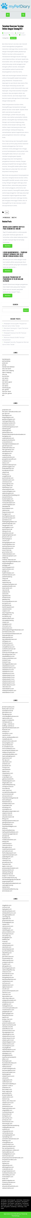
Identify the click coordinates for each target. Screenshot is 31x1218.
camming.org (6, 916)
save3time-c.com (7, 733)
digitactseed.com (7, 987)
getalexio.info (6, 599)
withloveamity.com (7, 960)
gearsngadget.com (7, 1013)
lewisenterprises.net (8, 949)
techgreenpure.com (8, 977)
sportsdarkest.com (7, 508)
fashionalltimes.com (8, 1152)
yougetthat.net (6, 476)
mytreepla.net (6, 1021)
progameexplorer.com (8, 1171)
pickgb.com (5, 571)
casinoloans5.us (7, 843)
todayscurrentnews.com (9, 658)
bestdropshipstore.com (9, 979)
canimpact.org (6, 860)
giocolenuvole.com (8, 956)
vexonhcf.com (6, 735)
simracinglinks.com (7, 743)
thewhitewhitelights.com (9, 826)
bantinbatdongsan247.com (10, 427)
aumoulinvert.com (7, 851)
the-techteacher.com (8, 1148)
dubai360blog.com (7, 548)
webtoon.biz (6, 510)
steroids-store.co (7, 815)
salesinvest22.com (7, 1097)
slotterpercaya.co (7, 643)
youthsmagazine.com (8, 504)
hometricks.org (6, 616)
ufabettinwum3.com (8, 673)
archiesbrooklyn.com (8, 803)
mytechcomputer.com (8, 1182)
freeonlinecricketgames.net (10, 798)
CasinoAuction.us (7, 845)
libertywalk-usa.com (8, 708)
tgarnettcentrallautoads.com (10, 727)
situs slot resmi (6, 368)
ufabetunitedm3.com (8, 675)
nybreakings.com (7, 1137)
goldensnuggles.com (8, 466)
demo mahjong (6, 372)
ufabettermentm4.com (9, 668)
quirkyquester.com (7, 637)
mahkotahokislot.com (8, 554)
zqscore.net (5, 590)
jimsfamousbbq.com (8, 707)
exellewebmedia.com (8, 447)
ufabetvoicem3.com (8, 1044)
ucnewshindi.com (7, 442)
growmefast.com (7, 552)
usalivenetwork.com (8, 438)
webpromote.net (7, 813)
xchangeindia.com (7, 1142)
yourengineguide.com (8, 1135)
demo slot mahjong (8, 370)
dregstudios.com (7, 782)
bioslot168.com (6, 1184)
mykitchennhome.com (8, 849)
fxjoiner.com (5, 1163)
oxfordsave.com (7, 482)
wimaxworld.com (7, 796)
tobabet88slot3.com (8, 656)
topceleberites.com (8, 1032)
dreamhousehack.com (8, 1146)
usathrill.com (6, 1129)
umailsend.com (6, 461)
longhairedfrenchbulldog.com (11, 495)
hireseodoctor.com (7, 1015)
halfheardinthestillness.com (10, 832)
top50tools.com (7, 758)
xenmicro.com (6, 943)
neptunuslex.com (7, 718)
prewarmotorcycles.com (9, 741)
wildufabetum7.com (8, 692)
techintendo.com (7, 975)
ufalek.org (5, 557)
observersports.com (8, 489)
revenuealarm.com (7, 1176)
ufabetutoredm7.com (8, 683)
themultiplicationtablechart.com (11, 883)
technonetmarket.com (8, 1072)
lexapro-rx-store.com (8, 875)
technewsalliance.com (8, 1070)
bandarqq (3, 1200)
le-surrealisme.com (7, 746)
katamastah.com (7, 588)
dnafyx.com (5, 954)
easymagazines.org (8, 613)
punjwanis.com (6, 409)
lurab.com (5, 1178)
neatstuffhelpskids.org (8, 784)
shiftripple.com (6, 641)
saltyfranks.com (7, 762)
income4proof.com (8, 934)
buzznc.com (6, 1161)
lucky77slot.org (6, 550)
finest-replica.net (7, 1091)
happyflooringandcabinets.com (11, 561)
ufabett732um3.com (8, 1076)
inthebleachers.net (7, 874)
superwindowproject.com (9, 855)
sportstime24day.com (8, 518)
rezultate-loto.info (7, 1027)
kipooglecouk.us (7, 847)
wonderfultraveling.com (9, 792)
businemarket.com (7, 499)
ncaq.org (4, 941)
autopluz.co (5, 731)
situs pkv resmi (6, 391)
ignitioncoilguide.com (8, 1180)
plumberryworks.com (8, 631)
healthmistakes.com (8, 573)
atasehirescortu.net (7, 533)
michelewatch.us (7, 722)
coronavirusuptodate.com (9, 1008)
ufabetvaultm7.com (8, 1040)
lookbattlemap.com (8, 468)
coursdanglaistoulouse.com (10, 716)
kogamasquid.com (7, 881)
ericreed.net (5, 836)
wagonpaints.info (7, 1080)
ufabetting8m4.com (8, 1034)
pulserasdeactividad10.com (10, 868)
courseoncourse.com (8, 425)
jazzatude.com (6, 765)
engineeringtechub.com (9, 535)
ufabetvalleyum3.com (8, 685)
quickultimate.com (7, 635)
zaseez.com (5, 924)
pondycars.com (6, 1120)
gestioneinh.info (6, 1093)
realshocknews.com (8, 569)
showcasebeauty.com (8, 748)
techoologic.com (7, 1123)
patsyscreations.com (8, 932)
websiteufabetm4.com (9, 1049)
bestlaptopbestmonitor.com (10, 820)
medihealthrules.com (8, 1127)
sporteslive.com (7, 520)
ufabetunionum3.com (8, 1036)
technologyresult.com (8, 968)
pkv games (5, 389)
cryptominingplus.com (8, 491)
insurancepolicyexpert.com (10, 750)
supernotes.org (6, 582)
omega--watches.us (8, 724)
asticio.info (5, 594)
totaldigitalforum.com (8, 1154)
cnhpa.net (5, 578)
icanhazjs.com (6, 858)
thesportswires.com (8, 512)
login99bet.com (7, 909)
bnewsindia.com (7, 1114)
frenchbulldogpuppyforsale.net (11, 879)
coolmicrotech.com (8, 1144)
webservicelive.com (8, 1188)
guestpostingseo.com (8, 419)
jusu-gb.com (6, 413)
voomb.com (5, 540)
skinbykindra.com (7, 1165)
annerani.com (6, 764)
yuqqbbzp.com (6, 1004)
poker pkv (5, 363)
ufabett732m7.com (8, 1102)
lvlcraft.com (5, 989)
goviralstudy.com (7, 862)
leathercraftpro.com (8, 618)
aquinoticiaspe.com (8, 493)
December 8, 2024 (9, 33)
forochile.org (6, 788)
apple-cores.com (7, 866)
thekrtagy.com (6, 1140)
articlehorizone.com (8, 1002)
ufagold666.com (7, 1110)
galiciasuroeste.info (8, 779)
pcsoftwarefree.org (8, 951)
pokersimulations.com (8, 1023)
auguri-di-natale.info (8, 720)
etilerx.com (5, 1059)
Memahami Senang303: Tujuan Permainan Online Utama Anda (15, 329)
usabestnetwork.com (8, 457)
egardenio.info (6, 595)
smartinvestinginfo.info (9, 1068)
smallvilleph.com (7, 777)
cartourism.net (6, 864)
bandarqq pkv (6, 359)
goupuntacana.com (8, 920)
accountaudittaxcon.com (9, 601)
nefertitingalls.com (7, 930)
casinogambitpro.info (8, 421)
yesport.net (5, 472)
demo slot (5, 380)
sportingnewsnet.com (8, 516)
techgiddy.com (6, 436)
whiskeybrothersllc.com (9, 690)
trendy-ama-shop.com (9, 1101)
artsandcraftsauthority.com (10, 1186)
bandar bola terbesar (8, 367)
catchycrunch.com (7, 926)
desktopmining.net (7, 872)
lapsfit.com (5, 1017)
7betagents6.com (7, 1006)
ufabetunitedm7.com (8, 677)
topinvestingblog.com (8, 756)
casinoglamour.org (7, 885)
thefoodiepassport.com (9, 853)
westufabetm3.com (8, 688)
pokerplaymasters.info (8, 423)
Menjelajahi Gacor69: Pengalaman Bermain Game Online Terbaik (15, 343)
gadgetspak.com (7, 1011)
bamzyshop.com (7, 1118)
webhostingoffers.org (8, 970)
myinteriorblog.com (8, 1112)
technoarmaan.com (8, 1156)
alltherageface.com (8, 1167)
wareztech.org (6, 455)
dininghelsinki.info (7, 1055)
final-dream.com (7, 1089)
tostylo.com (5, 474)
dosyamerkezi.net (7, 745)
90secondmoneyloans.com (10, 990)
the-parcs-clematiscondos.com (11, 411)
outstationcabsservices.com (10, 1138)
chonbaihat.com (7, 809)
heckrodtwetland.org (8, 830)
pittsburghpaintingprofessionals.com (13, 630)
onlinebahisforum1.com (9, 913)
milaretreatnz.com (7, 773)
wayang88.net (6, 1047)
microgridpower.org (8, 620)
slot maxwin (11, 1203)
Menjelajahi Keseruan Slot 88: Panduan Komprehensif (14, 334)
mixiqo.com (5, 622)
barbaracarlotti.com (8, 870)
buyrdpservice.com (8, 470)
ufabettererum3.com (8, 666)
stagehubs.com (6, 905)
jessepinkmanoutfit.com (9, 459)
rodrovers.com (6, 994)
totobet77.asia (6, 660)
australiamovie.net (7, 710)
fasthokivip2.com (7, 487)
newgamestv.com (7, 525)
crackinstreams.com (8, 1009)
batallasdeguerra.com (8, 781)
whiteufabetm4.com (8, 1051)
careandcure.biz (7, 609)
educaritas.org (6, 935)
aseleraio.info (6, 592)
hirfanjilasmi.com (7, 614)
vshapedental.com (7, 1131)
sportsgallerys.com (8, 527)
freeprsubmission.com (8, 1108)
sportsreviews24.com (8, 546)
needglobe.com (7, 624)
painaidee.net (6, 506)
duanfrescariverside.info (9, 1057)
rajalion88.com (6, 918)
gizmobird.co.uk (7, 712)
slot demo (5, 378)
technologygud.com (8, 567)
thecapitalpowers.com (8, 654)
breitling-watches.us (8, 726)
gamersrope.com (7, 446)
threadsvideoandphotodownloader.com (14, 434)
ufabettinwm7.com (7, 671)
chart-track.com (7, 790)
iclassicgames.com (7, 483)
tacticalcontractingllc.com (10, 652)
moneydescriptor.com (8, 502)
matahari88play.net (8, 501)
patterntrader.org (7, 576)
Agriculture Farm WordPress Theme (14, 1214)
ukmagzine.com (7, 453)
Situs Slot (13, 38)
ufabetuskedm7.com (8, 679)
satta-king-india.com (8, 998)
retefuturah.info (6, 1066)
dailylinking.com (7, 953)
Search (15, 304)
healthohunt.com (7, 1064)
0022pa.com (6, 767)
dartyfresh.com (6, 947)
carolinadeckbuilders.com (9, 754)
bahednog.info (6, 428)
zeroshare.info (6, 769)
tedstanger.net (6, 1074)
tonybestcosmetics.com (9, 1159)
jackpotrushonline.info (8, 440)
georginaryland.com (8, 822)
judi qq (4, 365)
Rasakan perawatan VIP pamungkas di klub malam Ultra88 (13, 279)
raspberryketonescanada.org (10, 1125)
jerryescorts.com (7, 537)
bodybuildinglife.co (7, 563)
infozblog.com (6, 807)
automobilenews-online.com (10, 1150)
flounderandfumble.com (9, 1063)
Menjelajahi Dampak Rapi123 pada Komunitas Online (13, 228)
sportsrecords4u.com (8, 1030)
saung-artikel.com (7, 485)
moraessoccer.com (7, 786)
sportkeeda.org (6, 605)
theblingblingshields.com (9, 521)
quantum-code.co (7, 1085)
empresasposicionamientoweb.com (12, 1157)
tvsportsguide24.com (8, 544)
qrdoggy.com (6, 565)
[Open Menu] (8, 15)
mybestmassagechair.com (10, 834)
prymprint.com (6, 603)
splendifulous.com (7, 1028)
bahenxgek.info (6, 430)
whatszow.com (6, 972)
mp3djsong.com (7, 714)
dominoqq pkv (6, 387)
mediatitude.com (7, 739)
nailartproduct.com (7, 985)
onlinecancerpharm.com (9, 556)
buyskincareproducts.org (9, 877)
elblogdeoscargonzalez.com (10, 811)
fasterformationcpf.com (9, 465)
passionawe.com (7, 628)
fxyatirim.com (6, 964)
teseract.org (5, 1099)
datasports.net (6, 531)
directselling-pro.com (8, 1175)
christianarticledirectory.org (10, 889)
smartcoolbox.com (7, 645)
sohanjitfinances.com (8, 647)
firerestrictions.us (7, 801)
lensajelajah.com (7, 937)
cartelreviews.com (7, 981)
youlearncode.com (7, 962)
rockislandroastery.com (9, 1173)
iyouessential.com (7, 958)
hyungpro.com (6, 514)
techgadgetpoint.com (8, 542)
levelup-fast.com (7, 1019)
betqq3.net (5, 841)
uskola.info (5, 1078)
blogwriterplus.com (8, 417)
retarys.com (5, 463)
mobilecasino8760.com (9, 839)
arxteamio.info (6, 597)
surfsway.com (6, 983)
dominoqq (19, 1200)
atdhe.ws (4, 828)
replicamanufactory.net (9, 1025)
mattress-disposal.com (9, 559)
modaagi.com (6, 775)
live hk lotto (5, 376)
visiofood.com (6, 1104)
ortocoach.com (6, 626)
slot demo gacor (7, 382)
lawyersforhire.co (7, 497)
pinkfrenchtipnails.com (8, 523)
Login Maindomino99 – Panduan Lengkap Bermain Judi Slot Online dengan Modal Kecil (15, 254)
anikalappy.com (6, 1053)
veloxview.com (6, 687)
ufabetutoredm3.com (8, 681)
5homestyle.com (7, 891)
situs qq (4, 374)
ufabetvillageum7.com (8, 1042)
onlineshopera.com (7, 945)
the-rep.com (6, 760)
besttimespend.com (8, 607)
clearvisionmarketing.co (9, 1083)
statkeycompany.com (8, 752)
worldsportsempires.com (9, 584)
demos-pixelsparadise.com (10, 737)
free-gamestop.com (8, 449)
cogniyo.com (6, 611)
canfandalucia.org (7, 1133)
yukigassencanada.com (9, 1000)
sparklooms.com (7, 650)
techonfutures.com (7, 1121)
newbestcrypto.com (8, 480)
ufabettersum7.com (8, 669)
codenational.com (7, 1169)
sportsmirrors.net (7, 529)
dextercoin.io (6, 887)
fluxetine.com (6, 838)
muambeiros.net (7, 805)
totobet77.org (6, 662)
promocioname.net (7, 794)
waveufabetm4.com (8, 1046)
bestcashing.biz (6, 800)
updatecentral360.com (9, 586)
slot (7, 212)
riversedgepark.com (8, 922)
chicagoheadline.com (8, 915)
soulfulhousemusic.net (8, 649)
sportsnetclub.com (7, 478)
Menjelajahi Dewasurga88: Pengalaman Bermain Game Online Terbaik (14, 325)
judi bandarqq (6, 361)
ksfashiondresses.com (8, 575)
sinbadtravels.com (7, 451)
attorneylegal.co (7, 539)
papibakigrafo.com (7, 856)
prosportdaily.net (7, 1095)
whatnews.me (6, 1087)
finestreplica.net (6, 1061)
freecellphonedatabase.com (10, 444)
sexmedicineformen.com (9, 639)
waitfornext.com (7, 1082)
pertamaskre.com (7, 432)
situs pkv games (7, 393)
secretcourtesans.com (8, 911)
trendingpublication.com (9, 664)
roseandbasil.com (7, 824)
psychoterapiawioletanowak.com (12, 633)
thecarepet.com (7, 415)
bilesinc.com (6, 771)
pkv (3, 395)
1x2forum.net (6, 907)
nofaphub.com (6, 928)
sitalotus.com (6, 580)
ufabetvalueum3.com (8, 1038)
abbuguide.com (6, 966)
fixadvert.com (6, 729)
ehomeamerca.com (8, 973)
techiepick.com (6, 1116)
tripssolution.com (7, 996)
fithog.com (5, 819)
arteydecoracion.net (8, 817)
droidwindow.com (7, 1106)
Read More (6, 245)
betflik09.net (6, 939)
